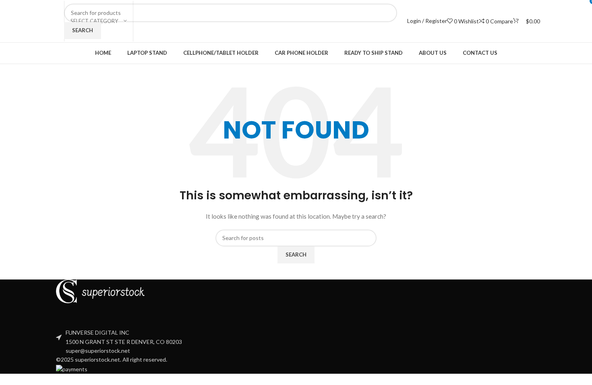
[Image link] (100, 290)
